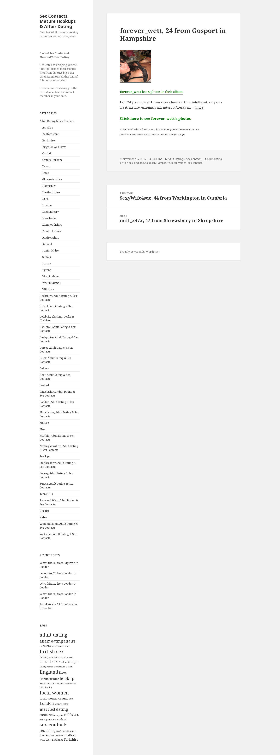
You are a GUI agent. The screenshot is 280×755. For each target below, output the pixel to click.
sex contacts (53, 724)
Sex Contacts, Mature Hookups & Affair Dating (58, 21)
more (199, 107)
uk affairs (70, 735)
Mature (44, 423)
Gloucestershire (52, 179)
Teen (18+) (46, 494)
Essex (45, 173)
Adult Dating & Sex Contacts (57, 121)
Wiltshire (48, 289)
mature (46, 714)
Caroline (157, 159)
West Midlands (51, 283)
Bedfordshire (50, 134)
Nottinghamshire (48, 719)
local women (54, 692)
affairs (70, 641)
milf (67, 714)
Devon (46, 166)
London (47, 205)
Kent (45, 199)
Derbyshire (59, 666)
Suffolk (46, 257)
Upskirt (44, 511)
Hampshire (49, 186)
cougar (73, 661)
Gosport (150, 163)
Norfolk (75, 715)
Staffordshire (50, 250)
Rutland (47, 244)
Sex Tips (45, 456)
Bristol (67, 646)
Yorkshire (71, 739)
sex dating (48, 730)
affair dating (51, 641)
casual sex (49, 661)
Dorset (69, 667)
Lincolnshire (46, 687)
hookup (67, 678)
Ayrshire (47, 127)
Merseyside (58, 715)
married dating (54, 709)
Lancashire (51, 683)
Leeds (60, 683)
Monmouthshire (52, 224)
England (49, 672)
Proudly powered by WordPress (140, 251)
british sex (52, 651)
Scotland (62, 719)
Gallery (44, 368)
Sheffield (60, 731)
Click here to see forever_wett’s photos (155, 118)
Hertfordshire (51, 192)
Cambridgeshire (66, 657)
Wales (42, 740)
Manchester (49, 218)
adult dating (53, 635)
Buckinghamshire (49, 657)
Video (43, 517)
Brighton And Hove (54, 147)
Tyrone (46, 270)
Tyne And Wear (56, 735)
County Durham (52, 160)
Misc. (43, 429)
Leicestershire (69, 683)
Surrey (46, 263)
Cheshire (62, 662)
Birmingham (57, 646)
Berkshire (48, 140)
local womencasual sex (56, 698)
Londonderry (50, 211)
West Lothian (50, 276)
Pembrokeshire (52, 231)
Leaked (44, 385)
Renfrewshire (50, 237)
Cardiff (46, 153)
